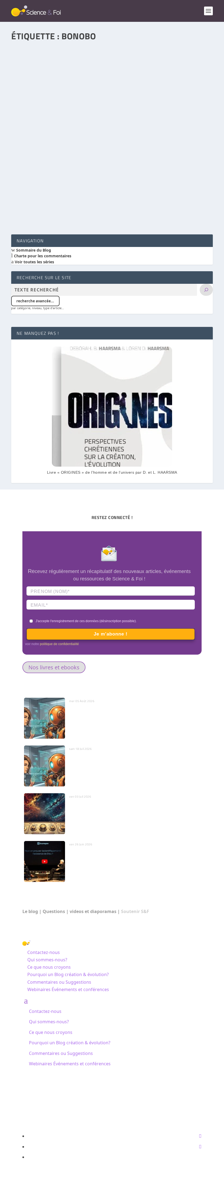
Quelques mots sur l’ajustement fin (100, 805)
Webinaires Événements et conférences (68, 989)
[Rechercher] (206, 290)
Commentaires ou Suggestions (59, 982)
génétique (78, 183)
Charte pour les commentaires (42, 255)
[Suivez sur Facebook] (200, 1136)
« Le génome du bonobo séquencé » (53, 176)
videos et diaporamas (93, 911)
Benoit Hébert (33, 183)
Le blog (30, 911)
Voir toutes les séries (34, 261)
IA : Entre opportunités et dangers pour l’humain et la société (124, 757)
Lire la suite (34, 210)
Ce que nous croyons (49, 967)
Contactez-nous (43, 952)
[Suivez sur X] (200, 1147)
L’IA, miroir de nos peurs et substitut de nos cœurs (114, 709)
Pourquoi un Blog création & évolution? (68, 974)
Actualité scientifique (103, 183)
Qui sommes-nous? (47, 960)
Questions (54, 911)
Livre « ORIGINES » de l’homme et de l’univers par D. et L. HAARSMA (112, 472)
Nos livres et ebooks (53, 667)
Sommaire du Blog (33, 250)
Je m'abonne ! (111, 634)
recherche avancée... (35, 301)
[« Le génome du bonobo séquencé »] (112, 104)
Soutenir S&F (135, 911)
